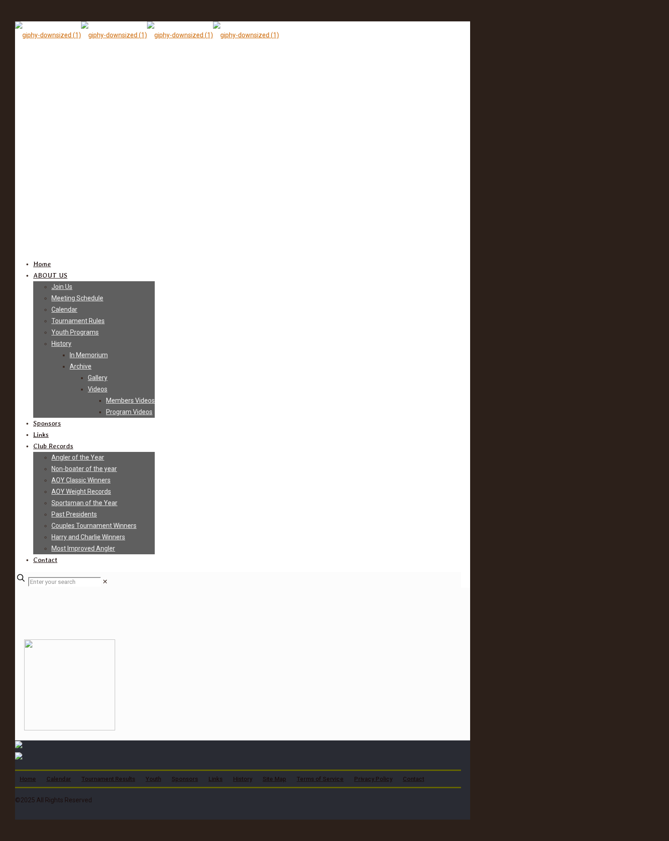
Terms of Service (320, 778)
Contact (413, 778)
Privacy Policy (373, 778)
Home (28, 778)
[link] (105, 581)
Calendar (58, 778)
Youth (153, 778)
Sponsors (185, 778)
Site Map (274, 778)
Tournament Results (108, 778)
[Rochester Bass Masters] (147, 35)
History (242, 778)
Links (215, 778)
